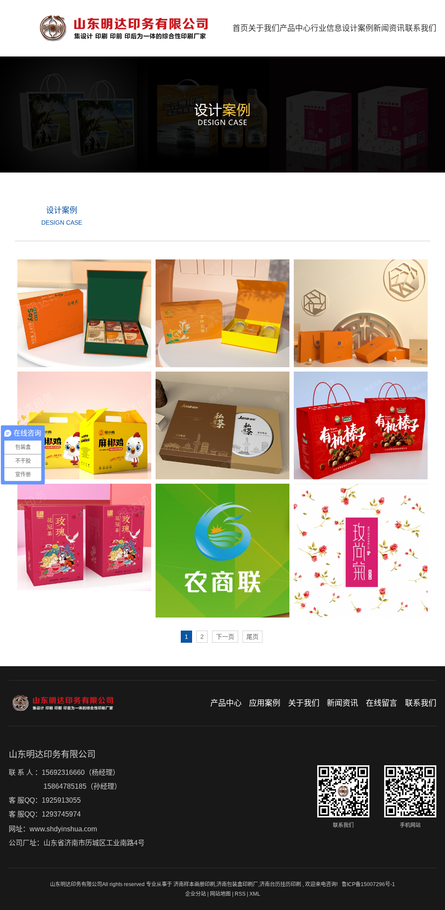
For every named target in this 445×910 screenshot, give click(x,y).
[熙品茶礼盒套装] (361, 313)
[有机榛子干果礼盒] (361, 425)
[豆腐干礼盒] (84, 313)
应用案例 (264, 703)
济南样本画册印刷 (194, 884)
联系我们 (420, 28)
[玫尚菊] (361, 551)
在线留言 (381, 703)
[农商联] (222, 551)
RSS (240, 894)
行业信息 (326, 28)
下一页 (225, 636)
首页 (240, 28)
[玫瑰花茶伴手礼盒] (84, 537)
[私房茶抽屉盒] (222, 425)
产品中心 (295, 28)
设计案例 (357, 28)
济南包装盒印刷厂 (237, 884)
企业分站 (195, 894)
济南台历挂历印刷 (280, 884)
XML (254, 894)
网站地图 (221, 894)
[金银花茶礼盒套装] (222, 313)
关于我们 (263, 28)
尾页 (252, 636)
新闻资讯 (389, 28)
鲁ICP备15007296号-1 (368, 884)
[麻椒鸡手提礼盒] (84, 425)
